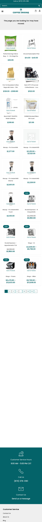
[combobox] (18, 6)
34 (32, 291)
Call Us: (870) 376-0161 (21, 1)
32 (24, 291)
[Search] (39, 6)
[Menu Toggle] (2, 11)
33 (28, 291)
